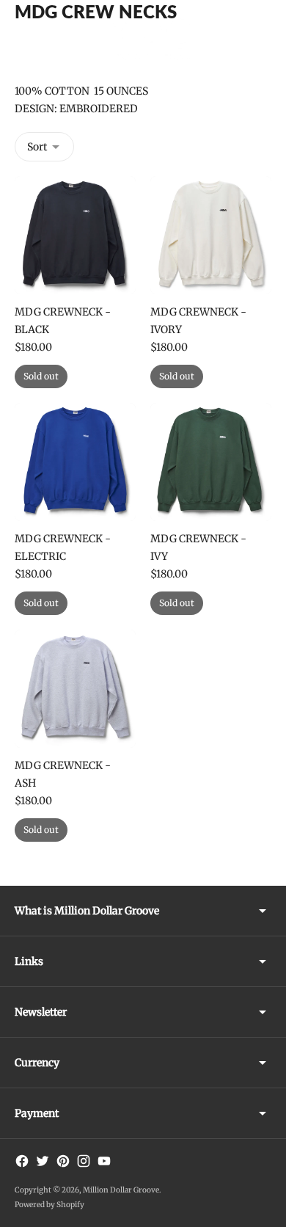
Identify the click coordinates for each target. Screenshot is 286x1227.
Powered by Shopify (49, 1204)
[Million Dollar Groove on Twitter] (42, 1161)
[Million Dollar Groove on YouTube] (104, 1161)
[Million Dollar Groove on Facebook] (22, 1161)
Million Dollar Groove (121, 1190)
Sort (37, 146)
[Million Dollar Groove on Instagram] (83, 1161)
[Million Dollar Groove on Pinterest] (63, 1161)
